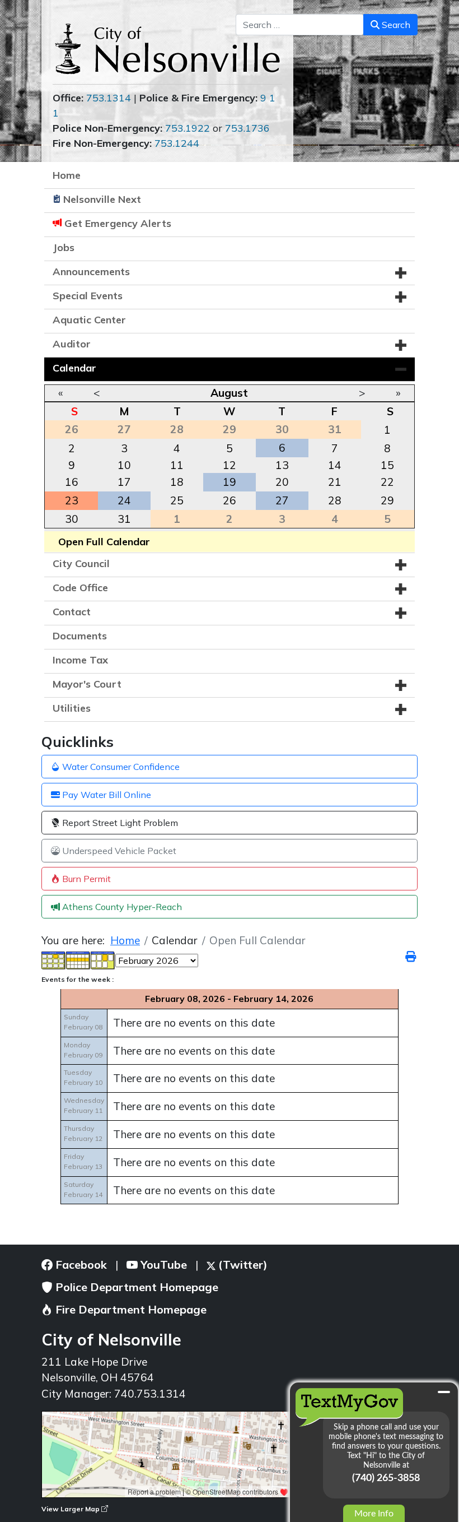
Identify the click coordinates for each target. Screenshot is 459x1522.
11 (177, 465)
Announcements (91, 271)
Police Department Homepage (135, 1287)
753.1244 (176, 143)
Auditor (72, 343)
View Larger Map (71, 1509)
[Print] (411, 956)
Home (67, 175)
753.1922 (187, 128)
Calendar (74, 367)
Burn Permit (85, 878)
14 (334, 465)
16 (71, 482)
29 (387, 500)
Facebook (80, 1264)
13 (282, 465)
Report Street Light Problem (119, 822)
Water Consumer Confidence (120, 766)
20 (282, 482)
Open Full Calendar (104, 541)
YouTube (162, 1264)
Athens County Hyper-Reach (121, 906)
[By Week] (78, 959)
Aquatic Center (89, 319)
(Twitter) (242, 1264)
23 (71, 500)
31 (124, 519)
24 (124, 500)
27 (282, 500)
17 (124, 482)
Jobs (63, 247)
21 (334, 482)
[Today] (103, 959)
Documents (80, 635)
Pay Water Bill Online (105, 794)
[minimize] (443, 1392)
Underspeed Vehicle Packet (118, 850)
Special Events (88, 295)
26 (229, 500)
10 (124, 465)
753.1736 (247, 128)
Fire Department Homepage (130, 1309)
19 (229, 482)
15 (387, 465)
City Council (81, 563)
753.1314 (108, 97)
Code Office (80, 587)
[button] (400, 273)
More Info (374, 1513)
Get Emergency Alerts (117, 223)
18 (177, 482)
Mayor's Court (87, 684)
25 (177, 500)
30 (71, 519)
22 (387, 482)
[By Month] (53, 959)
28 (334, 500)
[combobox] (300, 24)
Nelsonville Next (102, 199)
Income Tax (80, 659)
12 (229, 465)
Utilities (72, 708)
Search (395, 24)
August (229, 393)
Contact (72, 611)
